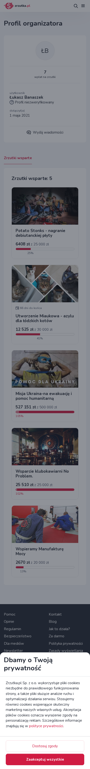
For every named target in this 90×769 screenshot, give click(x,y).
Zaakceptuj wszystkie (45, 759)
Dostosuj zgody (45, 746)
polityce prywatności (46, 726)
